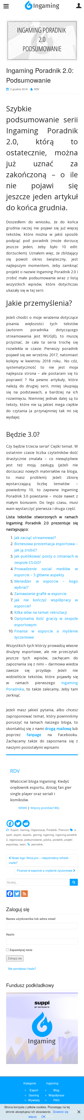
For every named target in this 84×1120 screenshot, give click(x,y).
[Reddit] (26, 823)
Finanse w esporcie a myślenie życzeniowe (45, 870)
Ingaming (52, 1083)
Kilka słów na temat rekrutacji (40, 612)
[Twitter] (18, 823)
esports (27, 835)
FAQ (56, 1100)
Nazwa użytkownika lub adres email (30, 919)
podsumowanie (33, 840)
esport (17, 835)
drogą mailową (58, 728)
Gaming (24, 830)
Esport (14, 830)
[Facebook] (10, 823)
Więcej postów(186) (44, 808)
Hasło (10, 934)
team (23, 844)
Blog (56, 1090)
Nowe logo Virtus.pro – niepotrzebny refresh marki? (39, 860)
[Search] (74, 882)
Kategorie (29, 1083)
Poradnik (51, 830)
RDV (36, 89)
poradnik (58, 840)
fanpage (34, 734)
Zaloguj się (15, 958)
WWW (22, 808)
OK (43, 1117)
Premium (64, 830)
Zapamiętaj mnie (21, 950)
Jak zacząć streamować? (35, 537)
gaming (37, 835)
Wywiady (34, 1100)
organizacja (16, 840)
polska (47, 840)
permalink (37, 844)
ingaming (48, 835)
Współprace (56, 1095)
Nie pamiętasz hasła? (22, 969)
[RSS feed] (24, 893)
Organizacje (38, 830)
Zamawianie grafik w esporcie (40, 593)
